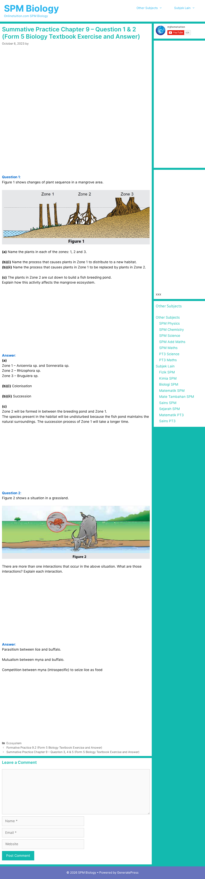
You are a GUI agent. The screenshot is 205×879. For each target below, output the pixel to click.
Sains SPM (167, 403)
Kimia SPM (168, 378)
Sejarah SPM (169, 409)
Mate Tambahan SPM (176, 397)
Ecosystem (14, 743)
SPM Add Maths (172, 342)
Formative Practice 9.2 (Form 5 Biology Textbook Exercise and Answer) (54, 747)
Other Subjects (147, 8)
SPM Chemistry (171, 330)
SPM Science (169, 336)
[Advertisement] (76, 80)
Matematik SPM (172, 391)
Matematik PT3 (171, 415)
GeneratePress (128, 872)
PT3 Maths (168, 360)
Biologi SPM (168, 384)
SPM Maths (168, 348)
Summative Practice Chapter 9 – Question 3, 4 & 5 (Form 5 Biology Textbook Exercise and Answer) (72, 752)
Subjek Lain (182, 8)
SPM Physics (169, 323)
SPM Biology (31, 8)
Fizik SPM (167, 372)
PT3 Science (169, 354)
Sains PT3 (167, 421)
